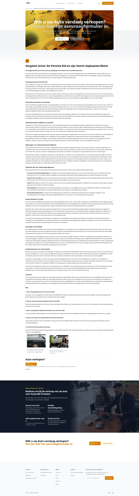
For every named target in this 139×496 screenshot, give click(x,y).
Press (57, 478)
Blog (31, 8)
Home (26, 8)
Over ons (58, 472)
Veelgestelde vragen (46, 472)
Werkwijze (28, 475)
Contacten (80, 3)
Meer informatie (77, 39)
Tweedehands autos (31, 478)
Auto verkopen (60, 3)
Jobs (57, 475)
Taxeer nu (62, 39)
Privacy (73, 475)
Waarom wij (70, 3)
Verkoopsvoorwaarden (77, 472)
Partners (58, 481)
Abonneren (109, 478)
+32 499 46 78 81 (107, 3)
